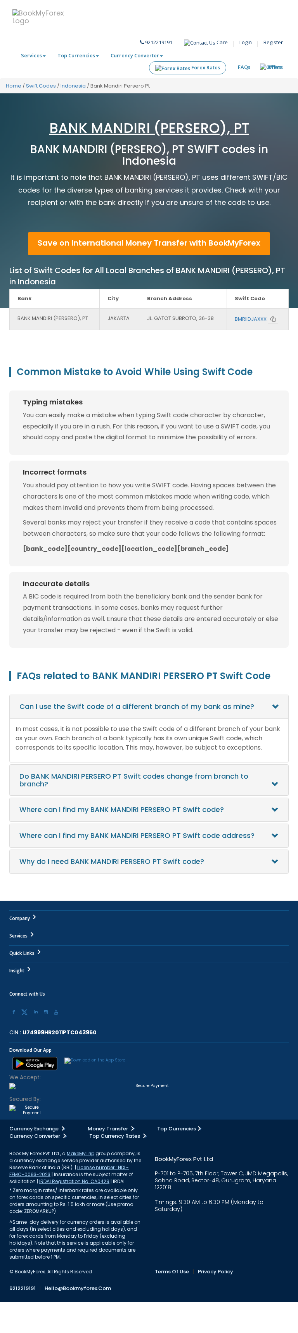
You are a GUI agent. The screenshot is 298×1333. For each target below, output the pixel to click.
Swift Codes (41, 85)
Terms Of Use (172, 1271)
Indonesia (73, 85)
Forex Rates (205, 67)
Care (221, 42)
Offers (275, 67)
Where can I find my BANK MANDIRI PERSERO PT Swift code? (121, 809)
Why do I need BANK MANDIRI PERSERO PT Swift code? (111, 861)
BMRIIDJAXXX (251, 319)
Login (245, 42)
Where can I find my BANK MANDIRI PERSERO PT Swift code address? (137, 835)
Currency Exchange (34, 1128)
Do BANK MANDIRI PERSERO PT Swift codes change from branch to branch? (133, 780)
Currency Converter (135, 55)
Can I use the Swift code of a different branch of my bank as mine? (136, 706)
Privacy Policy (215, 1271)
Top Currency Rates (115, 1136)
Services (31, 55)
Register (273, 42)
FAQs (244, 67)
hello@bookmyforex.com (78, 1288)
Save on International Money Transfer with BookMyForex (149, 242)
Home (13, 85)
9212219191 (158, 42)
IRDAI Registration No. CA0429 (74, 1181)
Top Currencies (76, 55)
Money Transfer (108, 1128)
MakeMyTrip (80, 1153)
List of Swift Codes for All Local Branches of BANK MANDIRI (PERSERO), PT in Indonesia (147, 276)
